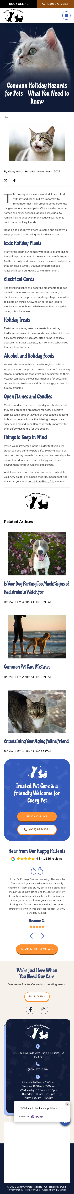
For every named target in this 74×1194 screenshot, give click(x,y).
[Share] (15, 180)
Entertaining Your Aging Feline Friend (36, 741)
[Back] (7, 117)
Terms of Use (32, 1189)
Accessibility (48, 1189)
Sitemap (61, 1189)
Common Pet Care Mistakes (27, 666)
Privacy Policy (15, 1189)
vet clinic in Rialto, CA (40, 481)
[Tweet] (6, 180)
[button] (66, 15)
